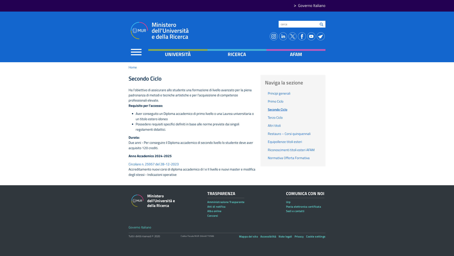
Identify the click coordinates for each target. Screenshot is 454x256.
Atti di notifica (216, 206)
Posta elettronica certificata (303, 206)
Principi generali (279, 93)
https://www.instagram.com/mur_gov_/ (274, 36)
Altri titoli (274, 125)
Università (178, 54)
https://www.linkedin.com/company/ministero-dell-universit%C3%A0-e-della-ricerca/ (284, 36)
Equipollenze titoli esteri (285, 141)
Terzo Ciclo (275, 117)
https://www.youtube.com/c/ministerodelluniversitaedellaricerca (312, 36)
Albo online (214, 211)
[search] (321, 24)
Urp (288, 202)
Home (133, 67)
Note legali (285, 236)
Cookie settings (315, 236)
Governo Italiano (311, 5)
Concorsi (212, 216)
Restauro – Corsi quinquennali (289, 133)
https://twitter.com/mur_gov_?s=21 (293, 36)
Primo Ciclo (275, 101)
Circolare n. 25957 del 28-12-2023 (154, 164)
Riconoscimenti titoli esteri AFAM (291, 149)
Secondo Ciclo (277, 109)
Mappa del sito (248, 236)
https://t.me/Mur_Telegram (321, 36)
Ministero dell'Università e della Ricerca (170, 31)
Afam (296, 54)
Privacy (299, 236)
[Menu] (136, 52)
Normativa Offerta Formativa (289, 157)
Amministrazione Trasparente (225, 202)
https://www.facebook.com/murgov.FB (303, 36)
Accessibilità (268, 236)
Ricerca (237, 54)
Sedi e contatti (295, 211)
